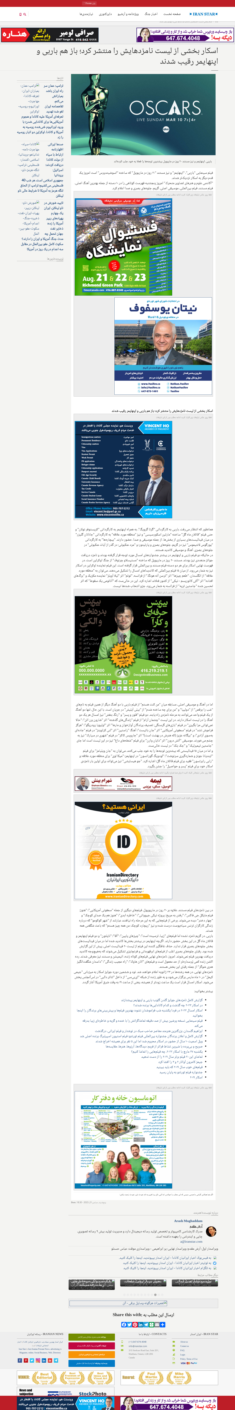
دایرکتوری (105, 14)
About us (184, 1338)
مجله (47, 1338)
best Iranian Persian (36, 1346)
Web (50, 1349)
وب (43, 1338)
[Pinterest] (135, 1322)
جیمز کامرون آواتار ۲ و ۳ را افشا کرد (180, 1062)
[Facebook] (124, 1322)
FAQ (182, 1347)
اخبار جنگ (151, 14)
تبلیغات (38, 1342)
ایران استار (59, 1338)
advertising (55, 1346)
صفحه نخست (172, 14)
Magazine (23, 1349)
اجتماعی (45, 1342)
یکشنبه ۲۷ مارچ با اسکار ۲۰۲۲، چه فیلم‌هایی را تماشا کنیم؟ (167, 1052)
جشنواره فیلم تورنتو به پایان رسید (181, 1072)
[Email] (157, 1322)
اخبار (19, 1338)
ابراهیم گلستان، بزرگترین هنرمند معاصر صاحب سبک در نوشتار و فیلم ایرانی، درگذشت (149, 1031)
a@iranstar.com (191, 1242)
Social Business (40, 1349)
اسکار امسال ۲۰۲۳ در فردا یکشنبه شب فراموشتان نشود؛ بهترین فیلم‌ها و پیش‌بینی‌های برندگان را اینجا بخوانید (140, 1013)
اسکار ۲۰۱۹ (196, 1078)
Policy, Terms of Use (188, 1356)
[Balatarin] (151, 1322)
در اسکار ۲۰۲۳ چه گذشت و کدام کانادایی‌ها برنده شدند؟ (168, 1005)
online (30, 1349)
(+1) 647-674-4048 (137, 1338)
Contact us (184, 1343)
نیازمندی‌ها (86, 14)
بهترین (51, 1338)
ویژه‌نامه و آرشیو (128, 14)
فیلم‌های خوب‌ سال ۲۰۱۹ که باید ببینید (179, 1067)
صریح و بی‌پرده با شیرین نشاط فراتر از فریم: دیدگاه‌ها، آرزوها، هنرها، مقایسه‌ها (154, 1047)
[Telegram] (146, 1322)
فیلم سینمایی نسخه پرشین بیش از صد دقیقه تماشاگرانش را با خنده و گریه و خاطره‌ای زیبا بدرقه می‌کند (142, 1023)
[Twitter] (129, 1322)
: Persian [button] (90, 3)
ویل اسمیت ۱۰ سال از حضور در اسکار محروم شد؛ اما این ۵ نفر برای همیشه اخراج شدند (149, 1041)
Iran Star (22, 1346)
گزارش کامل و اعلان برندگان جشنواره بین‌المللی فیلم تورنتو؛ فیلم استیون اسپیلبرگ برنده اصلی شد (141, 1036)
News (47, 1346)
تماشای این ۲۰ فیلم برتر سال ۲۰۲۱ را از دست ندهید (172, 1057)
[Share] (162, 1322)
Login (182, 1351)
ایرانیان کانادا (28, 1338)
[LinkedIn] (140, 1322)
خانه (216, 22)
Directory (57, 1349)
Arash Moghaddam (188, 1221)
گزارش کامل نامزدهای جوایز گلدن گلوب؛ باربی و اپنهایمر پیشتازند (162, 1000)
